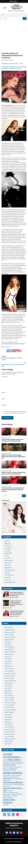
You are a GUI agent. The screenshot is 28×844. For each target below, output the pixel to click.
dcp (10, 763)
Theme (6, 577)
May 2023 (7, 690)
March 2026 (8, 627)
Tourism (7, 580)
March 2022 (8, 724)
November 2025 (9, 632)
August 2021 (8, 741)
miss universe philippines (13, 782)
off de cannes (10, 790)
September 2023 (9, 681)
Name (4, 392)
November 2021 (9, 734)
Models (6, 563)
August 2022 (8, 712)
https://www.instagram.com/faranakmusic (13, 343)
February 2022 (8, 727)
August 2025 (8, 639)
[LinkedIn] (15, 1)
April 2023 (7, 693)
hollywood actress (6, 775)
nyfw (5, 790)
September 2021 (9, 739)
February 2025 (8, 647)
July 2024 (7, 656)
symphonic (12, 68)
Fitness (6, 558)
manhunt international (17, 778)
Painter (16, 792)
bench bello (5, 761)
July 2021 (7, 744)
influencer (13, 775)
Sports (6, 572)
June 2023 (7, 688)
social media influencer (9, 801)
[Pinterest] (21, 832)
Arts (3, 63)
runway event (14, 795)
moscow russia (6, 786)
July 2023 (7, 685)
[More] (20, 350)
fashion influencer (17, 766)
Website (4, 405)
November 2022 (9, 705)
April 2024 (7, 664)
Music (16, 63)
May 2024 (7, 661)
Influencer (11, 63)
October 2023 (8, 678)
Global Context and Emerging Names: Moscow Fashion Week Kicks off (13, 456)
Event (6, 551)
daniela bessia (6, 763)
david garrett (5, 66)
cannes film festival (19, 761)
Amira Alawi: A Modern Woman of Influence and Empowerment (13, 440)
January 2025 (8, 649)
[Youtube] (14, 350)
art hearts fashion (11, 757)
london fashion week (14, 776)
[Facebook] (11, 1)
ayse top (5, 759)
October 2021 (8, 736)
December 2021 (9, 732)
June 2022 (7, 717)
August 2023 (8, 683)
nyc (22, 788)
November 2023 (9, 676)
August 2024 (8, 654)
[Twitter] (13, 1)
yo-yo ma (18, 68)
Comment (5, 376)
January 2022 (8, 729)
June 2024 (7, 659)
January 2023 (8, 700)
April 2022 (7, 722)
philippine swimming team (16, 794)
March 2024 (8, 666)
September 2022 (9, 710)
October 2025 (8, 635)
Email (3, 399)
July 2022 (7, 715)
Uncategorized (8, 582)
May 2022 (7, 719)
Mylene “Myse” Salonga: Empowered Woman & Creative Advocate (14, 473)
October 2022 (8, 707)
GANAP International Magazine (16, 7)
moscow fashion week (7, 784)
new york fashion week (12, 788)
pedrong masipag (6, 794)
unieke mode (5, 804)
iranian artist (22, 66)
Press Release (8, 570)
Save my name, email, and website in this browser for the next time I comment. (15, 412)
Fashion (6, 63)
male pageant (7, 778)
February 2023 (8, 698)
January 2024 (8, 671)
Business (7, 546)
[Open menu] (2, 15)
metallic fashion (6, 780)
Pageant (7, 568)
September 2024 (9, 652)
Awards (6, 543)
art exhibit (7, 754)
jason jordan (5, 68)
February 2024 (8, 669)
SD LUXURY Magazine (7, 797)
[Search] (24, 18)
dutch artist (20, 763)
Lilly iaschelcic (6, 776)
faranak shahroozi (14, 66)
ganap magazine (12, 772)
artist (21, 757)
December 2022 (9, 702)
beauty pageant (13, 759)
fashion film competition (8, 766)
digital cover (14, 763)
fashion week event (13, 768)
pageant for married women (9, 792)
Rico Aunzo (9, 795)
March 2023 (8, 695)
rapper (4, 795)
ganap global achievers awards (9, 770)
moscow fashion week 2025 (18, 784)
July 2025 (7, 642)
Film (6, 555)
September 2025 (9, 637)
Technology (8, 575)
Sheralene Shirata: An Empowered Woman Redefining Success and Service (13, 489)
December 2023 (9, 673)
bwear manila (11, 761)
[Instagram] (17, 1)
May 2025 (7, 644)
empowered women (9, 765)
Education (7, 548)
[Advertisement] (14, 35)
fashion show (6, 768)
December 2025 (9, 630)
